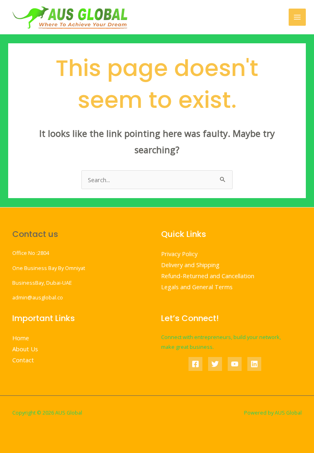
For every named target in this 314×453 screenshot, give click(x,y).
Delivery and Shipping (190, 265)
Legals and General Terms (197, 287)
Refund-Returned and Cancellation (207, 276)
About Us (25, 349)
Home (20, 338)
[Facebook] (195, 364)
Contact (23, 360)
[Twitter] (215, 364)
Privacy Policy (179, 254)
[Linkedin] (254, 364)
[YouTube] (235, 364)
